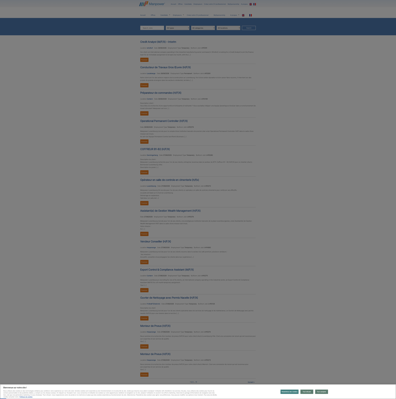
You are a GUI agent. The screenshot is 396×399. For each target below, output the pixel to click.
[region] (198, 391)
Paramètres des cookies (289, 391)
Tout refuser (307, 391)
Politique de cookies (25, 397)
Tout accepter (321, 391)
